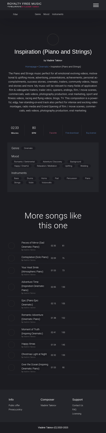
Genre (38, 14)
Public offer (14, 405)
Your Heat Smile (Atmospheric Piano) (32, 269)
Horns (44, 178)
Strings (17, 182)
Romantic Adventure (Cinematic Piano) (32, 316)
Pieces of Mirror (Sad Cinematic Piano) (33, 244)
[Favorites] (96, 14)
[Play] (53, 39)
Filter (15, 14)
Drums (30, 178)
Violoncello (47, 182)
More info (53, 201)
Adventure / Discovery (52, 162)
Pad (57, 178)
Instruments (57, 14)
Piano (87, 178)
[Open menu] (96, 5)
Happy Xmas (28, 343)
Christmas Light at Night (34, 354)
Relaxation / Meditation (47, 166)
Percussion (72, 178)
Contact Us (77, 405)
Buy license (93, 245)
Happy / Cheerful (21, 166)
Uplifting (68, 166)
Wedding (84, 166)
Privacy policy (15, 409)
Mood (46, 14)
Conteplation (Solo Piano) (35, 257)
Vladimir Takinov (30, 250)
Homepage (31, 66)
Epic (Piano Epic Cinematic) (30, 302)
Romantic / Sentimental (24, 162)
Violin (31, 182)
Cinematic (44, 66)
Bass (16, 178)
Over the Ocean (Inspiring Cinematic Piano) (35, 366)
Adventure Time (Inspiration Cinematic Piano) (33, 286)
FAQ (74, 409)
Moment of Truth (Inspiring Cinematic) (32, 331)
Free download (83, 245)
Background (75, 162)
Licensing (76, 413)
